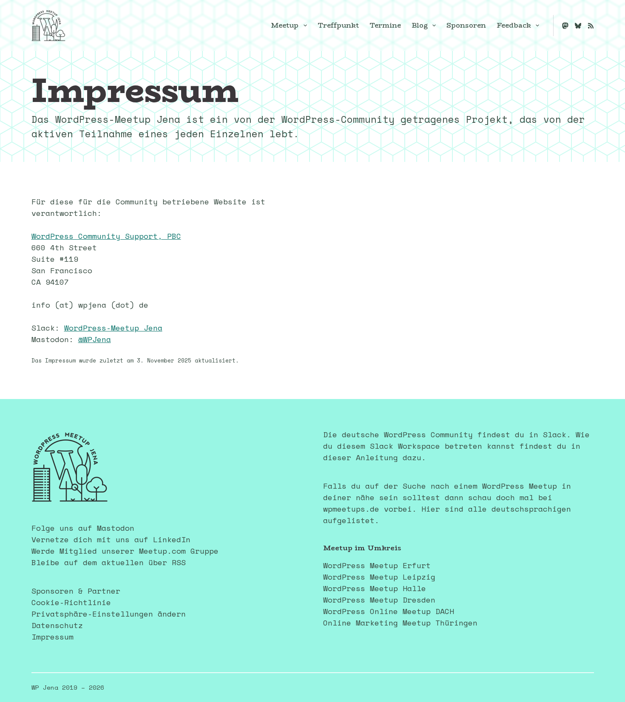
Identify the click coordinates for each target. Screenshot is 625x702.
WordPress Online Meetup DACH (388, 611)
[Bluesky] (578, 26)
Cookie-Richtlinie (71, 602)
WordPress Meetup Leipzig (379, 576)
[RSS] (591, 26)
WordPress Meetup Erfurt (377, 565)
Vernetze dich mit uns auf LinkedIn (110, 539)
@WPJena (94, 339)
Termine (385, 25)
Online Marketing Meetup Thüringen (400, 622)
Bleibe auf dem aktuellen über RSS (108, 562)
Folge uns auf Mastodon (82, 527)
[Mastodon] (565, 26)
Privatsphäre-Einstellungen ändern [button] (108, 613)
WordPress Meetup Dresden (379, 599)
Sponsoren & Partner (75, 590)
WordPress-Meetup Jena (113, 327)
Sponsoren (466, 25)
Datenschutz (57, 625)
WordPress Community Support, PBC (106, 235)
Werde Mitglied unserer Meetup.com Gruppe (125, 550)
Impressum (52, 636)
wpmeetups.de (351, 508)
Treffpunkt (338, 25)
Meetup (284, 25)
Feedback (514, 25)
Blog (420, 25)
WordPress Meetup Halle (374, 588)
